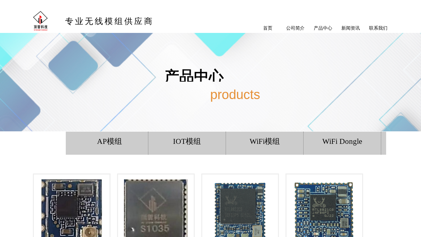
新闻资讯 (350, 28)
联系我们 (378, 28)
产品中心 (323, 28)
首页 (267, 28)
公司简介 (295, 28)
